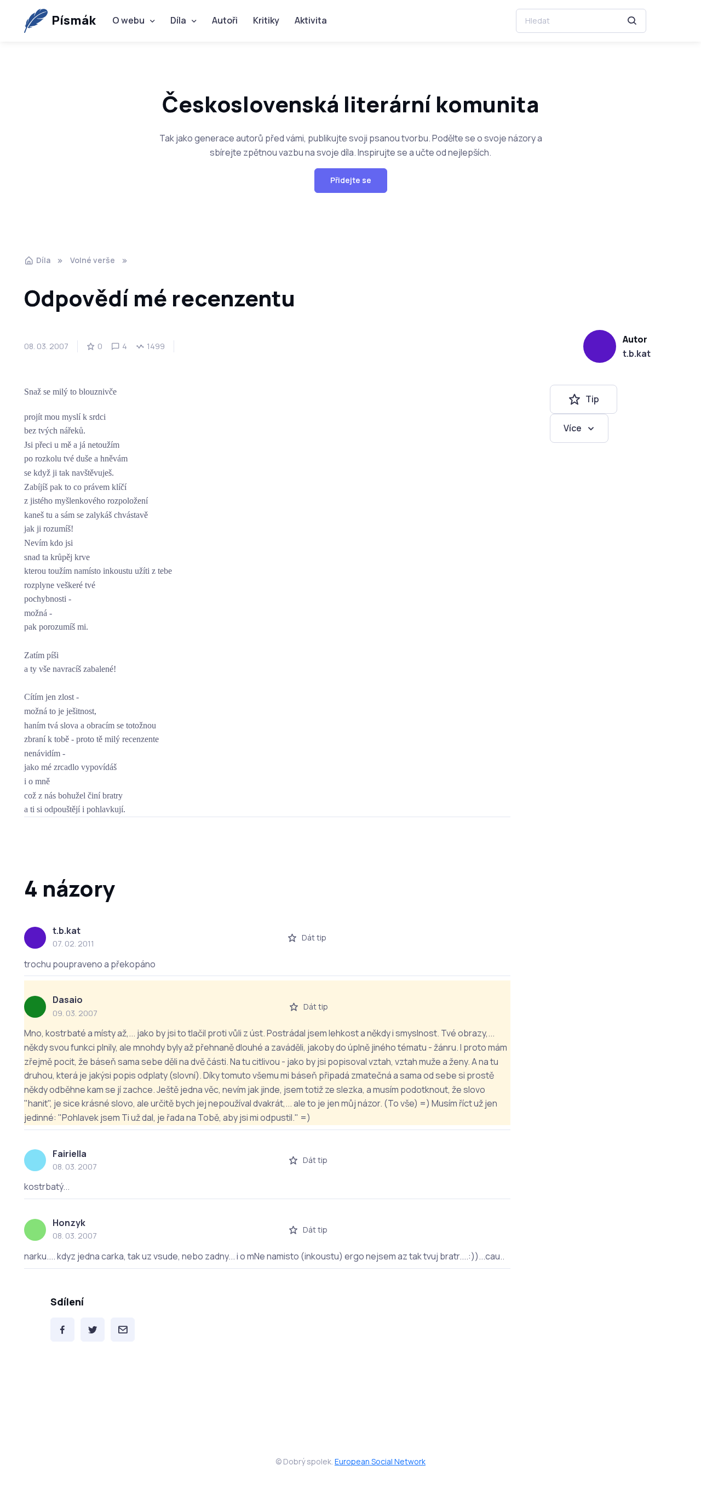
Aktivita (311, 20)
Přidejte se (350, 180)
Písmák (73, 20)
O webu (128, 20)
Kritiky (266, 20)
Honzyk (69, 1223)
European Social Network (380, 1461)
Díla (178, 20)
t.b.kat (637, 353)
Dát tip (314, 937)
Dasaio (68, 1000)
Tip (592, 399)
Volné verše (92, 260)
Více (573, 427)
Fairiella (70, 1154)
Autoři (225, 20)
